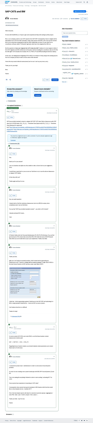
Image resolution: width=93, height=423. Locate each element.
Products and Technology (25, 2)
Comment (55, 79)
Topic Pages (67, 2)
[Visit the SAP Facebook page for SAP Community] (79, 420)
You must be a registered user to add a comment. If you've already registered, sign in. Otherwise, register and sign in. (31, 136)
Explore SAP (79, 2)
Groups (35, 2)
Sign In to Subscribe (80, 11)
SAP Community (8, 5)
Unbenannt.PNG (16, 316)
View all (64, 82)
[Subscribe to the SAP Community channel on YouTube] (84, 420)
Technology (27, 5)
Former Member (14, 18)
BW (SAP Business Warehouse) (12, 25)
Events (53, 2)
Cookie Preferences (48, 420)
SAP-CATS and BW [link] (42, 5)
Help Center (59, 2)
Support (41, 420)
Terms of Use (13, 420)
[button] (82, 18)
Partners (48, 2)
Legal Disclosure (27, 420)
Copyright (19, 420)
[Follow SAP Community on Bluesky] (81, 420)
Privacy (6, 420)
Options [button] (86, 11)
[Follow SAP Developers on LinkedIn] (87, 420)
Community (14, 2)
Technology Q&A (34, 5)
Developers (41, 2)
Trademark (34, 420)
